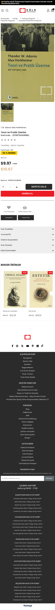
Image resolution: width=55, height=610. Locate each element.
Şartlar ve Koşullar (27, 431)
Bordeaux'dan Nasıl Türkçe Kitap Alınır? (27, 549)
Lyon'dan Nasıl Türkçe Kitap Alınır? (27, 552)
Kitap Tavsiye (27, 374)
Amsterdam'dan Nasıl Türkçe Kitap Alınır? (27, 524)
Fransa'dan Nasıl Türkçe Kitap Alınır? (27, 543)
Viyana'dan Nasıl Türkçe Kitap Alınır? (27, 568)
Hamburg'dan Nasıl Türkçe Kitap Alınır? (27, 508)
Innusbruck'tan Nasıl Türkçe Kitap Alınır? (27, 574)
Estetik (28, 311)
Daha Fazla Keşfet (8, 250)
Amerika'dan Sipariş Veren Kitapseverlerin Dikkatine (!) (27, 399)
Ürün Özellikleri (7, 229)
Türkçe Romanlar (27, 460)
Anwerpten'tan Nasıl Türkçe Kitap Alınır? (27, 600)
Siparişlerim (27, 358)
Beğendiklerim (27, 367)
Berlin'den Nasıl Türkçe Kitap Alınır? (27, 502)
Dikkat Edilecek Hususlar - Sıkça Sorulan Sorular (27, 396)
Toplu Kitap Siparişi (27, 377)
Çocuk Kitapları (27, 457)
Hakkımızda (27, 412)
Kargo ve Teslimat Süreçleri (27, 393)
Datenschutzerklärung (27, 419)
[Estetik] (37, 289)
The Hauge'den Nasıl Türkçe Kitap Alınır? (27, 533)
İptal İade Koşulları (27, 435)
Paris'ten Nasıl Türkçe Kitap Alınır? (27, 546)
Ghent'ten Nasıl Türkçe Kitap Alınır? (27, 597)
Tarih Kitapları (27, 454)
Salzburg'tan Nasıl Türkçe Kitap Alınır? (27, 571)
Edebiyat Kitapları (27, 447)
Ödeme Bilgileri (28, 422)
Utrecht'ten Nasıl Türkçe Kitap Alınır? (27, 530)
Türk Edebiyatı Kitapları (27, 463)
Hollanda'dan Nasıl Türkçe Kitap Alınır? (27, 521)
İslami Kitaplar (27, 451)
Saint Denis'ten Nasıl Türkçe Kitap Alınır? (27, 555)
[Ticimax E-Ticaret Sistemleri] (27, 606)
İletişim (27, 438)
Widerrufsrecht (27, 387)
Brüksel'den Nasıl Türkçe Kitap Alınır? (27, 590)
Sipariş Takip (27, 361)
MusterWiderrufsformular (27, 390)
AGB (27, 415)
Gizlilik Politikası (27, 428)
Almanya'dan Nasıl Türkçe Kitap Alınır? (27, 498)
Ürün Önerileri (6, 245)
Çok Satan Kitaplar (27, 371)
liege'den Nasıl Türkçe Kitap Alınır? (27, 593)
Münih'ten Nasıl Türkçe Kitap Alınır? (27, 505)
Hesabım (27, 364)
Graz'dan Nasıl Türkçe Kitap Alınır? (27, 578)
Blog (27, 409)
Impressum (27, 425)
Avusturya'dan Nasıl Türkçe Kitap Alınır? (27, 565)
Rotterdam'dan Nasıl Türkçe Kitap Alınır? (27, 527)
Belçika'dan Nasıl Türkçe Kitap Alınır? (27, 587)
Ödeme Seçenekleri (9, 240)
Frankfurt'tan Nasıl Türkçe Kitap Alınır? (28, 511)
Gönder (49, 478)
